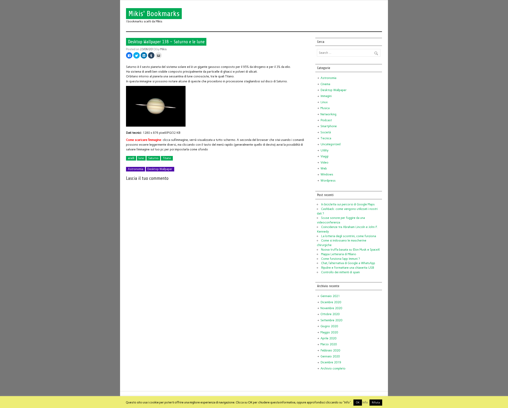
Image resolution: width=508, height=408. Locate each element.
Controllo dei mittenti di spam (340, 272)
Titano (167, 158)
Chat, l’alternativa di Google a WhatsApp (348, 263)
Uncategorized (330, 144)
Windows (326, 174)
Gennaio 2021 (330, 296)
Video (324, 162)
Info (365, 402)
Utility (324, 150)
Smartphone (328, 126)
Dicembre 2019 (330, 362)
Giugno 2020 (329, 326)
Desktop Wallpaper (159, 169)
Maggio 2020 (329, 332)
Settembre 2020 (331, 320)
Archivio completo (332, 368)
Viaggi (324, 156)
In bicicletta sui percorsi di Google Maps (348, 204)
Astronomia (135, 169)
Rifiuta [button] (376, 402)
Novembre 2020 (331, 308)
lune (141, 158)
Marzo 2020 (328, 344)
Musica (325, 108)
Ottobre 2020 (330, 314)
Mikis (163, 49)
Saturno (153, 158)
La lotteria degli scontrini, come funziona (348, 236)
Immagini (326, 96)
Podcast (326, 120)
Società (325, 132)
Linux (324, 102)
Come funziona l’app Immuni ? (340, 259)
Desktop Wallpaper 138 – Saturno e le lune (166, 41)
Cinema (325, 84)
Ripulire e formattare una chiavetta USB (347, 267)
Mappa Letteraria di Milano (338, 254)
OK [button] (358, 402)
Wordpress (328, 180)
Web (323, 168)
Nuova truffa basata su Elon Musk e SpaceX (350, 249)
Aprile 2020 (328, 338)
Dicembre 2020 (330, 302)
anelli (131, 158)
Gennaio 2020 (330, 356)
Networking (328, 114)
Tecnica (325, 138)
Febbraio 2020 (330, 350)
